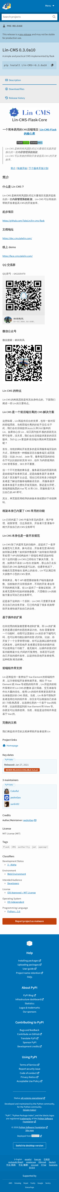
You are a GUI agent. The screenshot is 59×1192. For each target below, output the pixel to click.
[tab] (29, 80)
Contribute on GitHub (28, 1034)
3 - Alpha (11, 864)
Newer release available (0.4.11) (22, 769)
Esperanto (53, 1165)
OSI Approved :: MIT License (21, 892)
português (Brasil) (15, 1162)
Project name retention (28, 973)
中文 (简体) (11, 1165)
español (28, 1159)
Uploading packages (28, 964)
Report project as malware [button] (29, 921)
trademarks (25, 1118)
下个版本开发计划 (38, 168)
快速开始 (22, 168)
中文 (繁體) (23, 1165)
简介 (13, 168)
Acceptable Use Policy (28, 1081)
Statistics (29, 1003)
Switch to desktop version (29, 1145)
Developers (13, 883)
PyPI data (9, 759)
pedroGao (28, 820)
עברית (43, 1165)
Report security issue (29, 1069)
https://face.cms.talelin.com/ (17, 256)
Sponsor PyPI (29, 1042)
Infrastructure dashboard (28, 999)
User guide (28, 969)
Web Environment (16, 874)
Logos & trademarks (29, 1007)
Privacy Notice (28, 1077)
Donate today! (29, 1110)
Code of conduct (28, 1073)
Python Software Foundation (32, 1127)
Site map (29, 1130)
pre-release (25, 34)
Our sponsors (29, 1012)
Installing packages (28, 960)
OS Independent (15, 902)
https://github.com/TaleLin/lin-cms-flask (23, 220)
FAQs (29, 977)
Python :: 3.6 (13, 911)
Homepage (12, 745)
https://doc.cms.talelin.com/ (17, 238)
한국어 (32, 1167)
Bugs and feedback (29, 1030)
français (37, 1159)
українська (31, 1162)
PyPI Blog (28, 995)
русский (34, 1165)
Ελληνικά (42, 1162)
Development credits (28, 1046)
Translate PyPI (28, 1038)
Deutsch (52, 1162)
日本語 (47, 1159)
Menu (48, 5)
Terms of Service (28, 1065)
